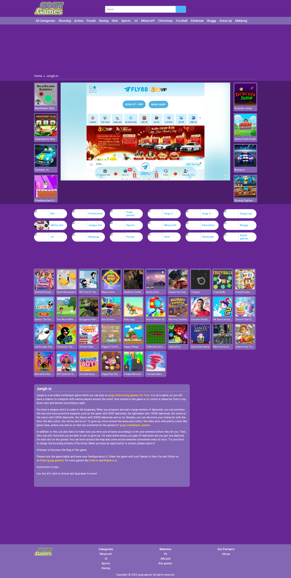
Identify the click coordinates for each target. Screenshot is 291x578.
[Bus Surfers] (111, 315)
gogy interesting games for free (129, 395)
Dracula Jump (243, 108)
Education (208, 225)
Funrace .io (42, 169)
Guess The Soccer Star (47, 319)
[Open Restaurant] (66, 288)
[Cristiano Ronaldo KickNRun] (200, 315)
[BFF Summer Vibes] (66, 370)
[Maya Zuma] (111, 288)
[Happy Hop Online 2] (111, 370)
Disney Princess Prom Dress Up (52, 292)
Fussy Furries (243, 292)
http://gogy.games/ (52, 460)
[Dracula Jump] (245, 104)
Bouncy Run (152, 292)
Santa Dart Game (200, 346)
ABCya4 (165, 558)
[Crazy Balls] (222, 288)
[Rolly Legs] (133, 315)
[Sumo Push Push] (245, 135)
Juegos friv (95, 225)
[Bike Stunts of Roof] (222, 343)
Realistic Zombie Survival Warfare (142, 292)
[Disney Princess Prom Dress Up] (44, 288)
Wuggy (211, 20)
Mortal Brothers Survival (48, 374)
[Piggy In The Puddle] (111, 343)
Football (181, 20)
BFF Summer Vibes (67, 374)
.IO (136, 20)
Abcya (226, 554)
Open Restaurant (66, 292)
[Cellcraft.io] (178, 343)
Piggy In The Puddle (112, 346)
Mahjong (241, 20)
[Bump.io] (245, 165)
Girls (115, 20)
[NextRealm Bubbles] (46, 104)
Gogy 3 (206, 213)
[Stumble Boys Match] (88, 370)
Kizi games (165, 563)
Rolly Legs (129, 319)
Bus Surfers (108, 319)
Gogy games (130, 214)
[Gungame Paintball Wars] (88, 315)
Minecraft (148, 20)
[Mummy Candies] (178, 315)
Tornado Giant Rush (157, 374)
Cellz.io (94, 460)
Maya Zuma (108, 292)
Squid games (244, 237)
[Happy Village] (133, 343)
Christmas (165, 20)
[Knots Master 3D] (155, 315)
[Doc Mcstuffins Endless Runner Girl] (66, 315)
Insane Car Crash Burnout (182, 292)
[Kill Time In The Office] (88, 288)
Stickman (197, 20)
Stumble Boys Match (90, 374)
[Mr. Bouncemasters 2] (222, 315)
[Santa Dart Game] (200, 343)
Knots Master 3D (155, 319)
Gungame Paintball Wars (92, 319)
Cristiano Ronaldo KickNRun (206, 319)
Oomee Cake (86, 346)
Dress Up (226, 20)
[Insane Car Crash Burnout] (178, 288)
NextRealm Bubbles (46, 108)
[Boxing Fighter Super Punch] (245, 196)
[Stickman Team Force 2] (66, 343)
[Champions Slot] (46, 135)
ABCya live (57, 225)
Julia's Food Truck (245, 346)
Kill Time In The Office (91, 292)
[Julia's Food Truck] (245, 343)
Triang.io (195, 292)
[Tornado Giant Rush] (155, 370)
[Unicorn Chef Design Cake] (245, 315)
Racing (103, 20)
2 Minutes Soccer (155, 346)
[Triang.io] (200, 288)
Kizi (53, 213)
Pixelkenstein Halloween (46, 200)
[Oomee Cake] (88, 343)
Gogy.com (246, 213)
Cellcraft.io (175, 346)
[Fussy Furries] (245, 288)
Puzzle (91, 20)
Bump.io (239, 169)
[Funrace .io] (46, 165)
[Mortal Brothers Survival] (44, 370)
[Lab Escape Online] (44, 343)
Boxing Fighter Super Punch (245, 200)
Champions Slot (45, 139)
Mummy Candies (178, 319)
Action (78, 20)
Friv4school (95, 213)
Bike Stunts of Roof (224, 346)
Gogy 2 (168, 213)
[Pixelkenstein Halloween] (46, 196)
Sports (126, 20)
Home (38, 76)
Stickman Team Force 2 (70, 346)
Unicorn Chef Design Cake (249, 319)
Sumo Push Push (245, 139)
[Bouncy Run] (155, 288)
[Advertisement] (145, 49)
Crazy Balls (219, 292)
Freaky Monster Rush (135, 374)
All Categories (45, 20)
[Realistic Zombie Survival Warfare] (133, 288)
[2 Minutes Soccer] (155, 343)
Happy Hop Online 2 (112, 374)
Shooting (64, 20)
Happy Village (131, 346)
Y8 (165, 554)
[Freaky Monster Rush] (133, 370)
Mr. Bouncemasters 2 (225, 319)
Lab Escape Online (45, 346)
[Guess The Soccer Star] (44, 315)
